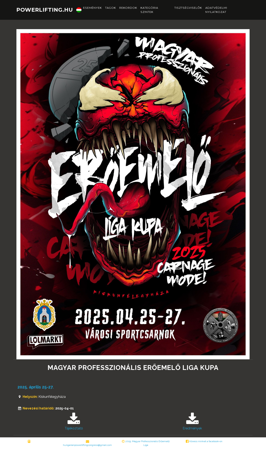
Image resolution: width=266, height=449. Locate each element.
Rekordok (128, 7)
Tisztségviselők (188, 7)
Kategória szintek (149, 10)
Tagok (110, 7)
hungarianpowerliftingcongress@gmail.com (87, 445)
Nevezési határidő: (38, 408)
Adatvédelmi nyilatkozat (216, 10)
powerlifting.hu (44, 9)
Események (92, 7)
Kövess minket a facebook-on (205, 441)
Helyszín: (30, 397)
